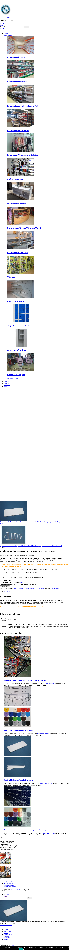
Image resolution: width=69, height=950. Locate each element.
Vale (21, 949)
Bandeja (52, 588)
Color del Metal (5, 581)
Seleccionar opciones (49, 683)
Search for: (3, 27)
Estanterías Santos (5, 17)
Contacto (6, 936)
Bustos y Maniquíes (16, 374)
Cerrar (12, 945)
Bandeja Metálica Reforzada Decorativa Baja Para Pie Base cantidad (19, 584)
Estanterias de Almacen (18, 130)
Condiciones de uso (9, 882)
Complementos (8, 934)
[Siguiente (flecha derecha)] (2, 944)
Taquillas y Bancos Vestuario (20, 326)
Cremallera (58, 588)
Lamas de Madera (15, 301)
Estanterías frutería (16, 57)
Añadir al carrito (5, 586)
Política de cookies (9, 885)
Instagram (6, 939)
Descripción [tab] (7, 591)
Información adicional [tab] (10, 593)
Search (26, 27)
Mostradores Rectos (16, 204)
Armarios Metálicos (16, 350)
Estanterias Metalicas (19, 588)
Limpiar (22, 582)
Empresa (6, 929)
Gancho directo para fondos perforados (18, 730)
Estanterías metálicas (17, 81)
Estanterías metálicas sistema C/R (22, 106)
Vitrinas (11, 277)
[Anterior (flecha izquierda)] (0, 944)
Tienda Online (8, 931)
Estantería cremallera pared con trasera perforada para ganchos (27, 830)
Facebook (7, 937)
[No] (23, 949)
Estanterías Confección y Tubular (22, 155)
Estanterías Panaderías (17, 252)
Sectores (6, 933)
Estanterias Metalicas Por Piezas (35, 588)
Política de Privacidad (10, 883)
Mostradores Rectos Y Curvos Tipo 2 (24, 228)
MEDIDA (5, 582)
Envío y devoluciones (10, 886)
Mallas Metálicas (15, 179)
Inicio (5, 928)
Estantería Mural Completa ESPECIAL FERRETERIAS (25, 680)
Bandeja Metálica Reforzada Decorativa (18, 780)
